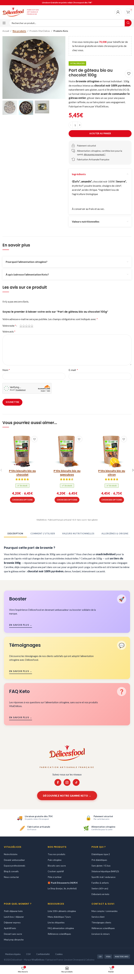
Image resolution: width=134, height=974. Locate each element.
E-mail (73, 369)
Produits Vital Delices (40, 31)
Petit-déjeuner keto (13, 911)
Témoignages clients (101, 922)
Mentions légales (13, 954)
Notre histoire (10, 854)
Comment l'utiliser (42, 533)
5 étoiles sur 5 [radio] (32, 325)
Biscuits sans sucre (57, 865)
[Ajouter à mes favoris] (129, 74)
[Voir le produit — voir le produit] (22, 451)
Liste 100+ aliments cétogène (62, 911)
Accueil (5, 31)
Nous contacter (11, 877)
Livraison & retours (101, 933)
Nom (6, 369)
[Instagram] (67, 782)
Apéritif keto (10, 928)
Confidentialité (43, 954)
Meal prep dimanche (14, 939)
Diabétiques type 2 (101, 854)
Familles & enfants (100, 882)
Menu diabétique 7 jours (59, 916)
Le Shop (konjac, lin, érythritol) (62, 888)
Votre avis (8, 331)
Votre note (9, 325)
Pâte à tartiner (55, 877)
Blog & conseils (11, 871)
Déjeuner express (12, 922)
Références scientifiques (59, 933)
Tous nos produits (56, 854)
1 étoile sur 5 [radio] (20, 325)
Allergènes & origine (114, 533)
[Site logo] (13, 11)
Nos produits (19, 31)
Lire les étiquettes (56, 922)
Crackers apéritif (56, 871)
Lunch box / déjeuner (14, 916)
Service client (98, 916)
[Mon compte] (118, 12)
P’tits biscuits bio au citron (111, 472)
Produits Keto (60, 31)
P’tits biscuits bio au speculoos (67, 472)
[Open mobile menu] (4, 23)
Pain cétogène (54, 860)
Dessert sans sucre (13, 933)
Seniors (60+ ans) (100, 888)
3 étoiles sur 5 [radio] (26, 325)
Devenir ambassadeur (14, 860)
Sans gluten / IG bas (101, 865)
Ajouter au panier (100, 133)
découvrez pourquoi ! (94, 154)
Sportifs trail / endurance (103, 877)
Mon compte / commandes (104, 911)
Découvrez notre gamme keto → (67, 795)
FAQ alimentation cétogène (61, 928)
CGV (28, 954)
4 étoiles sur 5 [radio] (29, 325)
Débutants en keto (100, 894)
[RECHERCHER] (128, 23)
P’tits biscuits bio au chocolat (22, 472)
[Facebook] (57, 782)
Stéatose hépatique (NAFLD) (105, 871)
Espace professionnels (14, 865)
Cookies (59, 954)
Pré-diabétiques (99, 860)
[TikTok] (76, 782)
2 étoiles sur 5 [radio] (23, 325)
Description (15, 533)
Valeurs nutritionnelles (78, 533)
